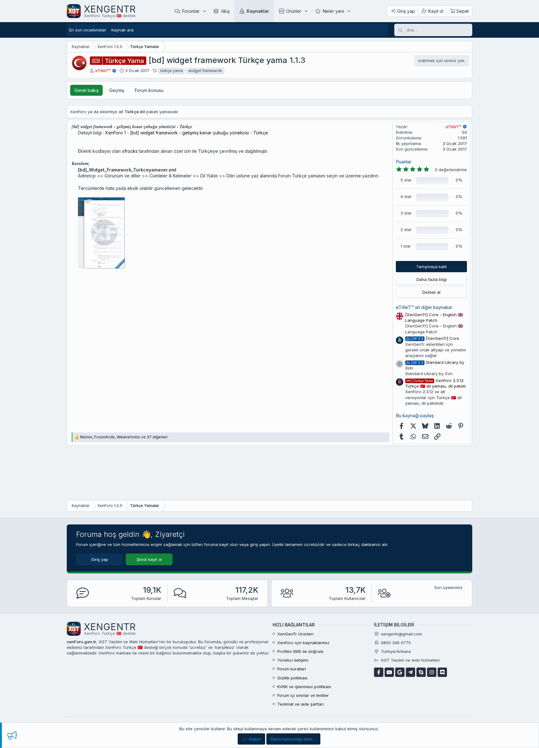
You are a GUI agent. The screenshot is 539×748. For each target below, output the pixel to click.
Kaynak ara (122, 29)
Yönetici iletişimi (292, 660)
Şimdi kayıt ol (149, 559)
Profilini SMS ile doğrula (300, 651)
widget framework (205, 70)
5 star (406, 179)
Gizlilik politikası (292, 677)
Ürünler (293, 11)
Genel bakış (86, 90)
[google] (400, 672)
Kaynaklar (258, 11)
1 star (406, 246)
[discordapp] (442, 672)
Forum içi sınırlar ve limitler (303, 695)
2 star (406, 229)
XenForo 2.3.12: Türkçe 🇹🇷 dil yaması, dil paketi (435, 383)
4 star (406, 196)
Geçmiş (116, 90)
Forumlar (191, 11)
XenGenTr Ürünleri (295, 633)
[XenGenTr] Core (436, 338)
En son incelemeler (87, 29)
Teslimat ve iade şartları (300, 704)
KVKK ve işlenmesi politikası (304, 686)
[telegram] (410, 672)
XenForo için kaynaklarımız (303, 642)
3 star (406, 212)
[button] (204, 11)
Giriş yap (99, 559)
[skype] (421, 672)
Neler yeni (333, 11)
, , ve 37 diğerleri (124, 437)
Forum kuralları (291, 668)
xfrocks (130, 151)
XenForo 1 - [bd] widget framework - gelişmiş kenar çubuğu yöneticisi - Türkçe (186, 132)
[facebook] (378, 672)
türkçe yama (171, 70)
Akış (225, 11)
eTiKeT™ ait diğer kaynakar (424, 307)
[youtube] (389, 672)
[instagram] (431, 672)
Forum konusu (149, 90)
